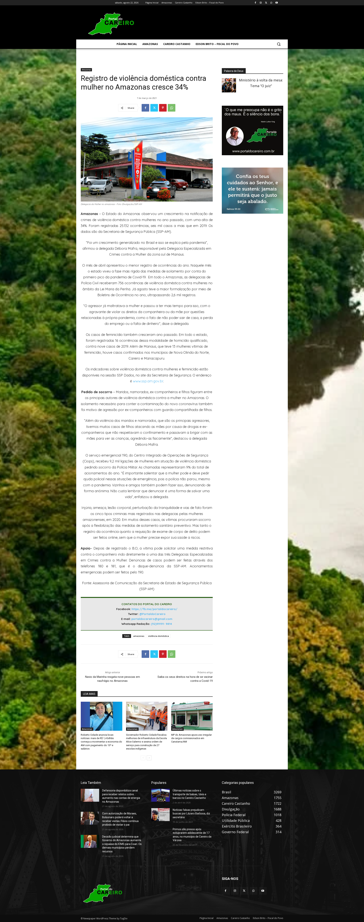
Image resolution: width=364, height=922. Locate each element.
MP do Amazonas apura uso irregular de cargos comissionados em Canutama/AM (191, 738)
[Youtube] (276, 3)
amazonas (138, 636)
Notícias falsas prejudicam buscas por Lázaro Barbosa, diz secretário (191, 813)
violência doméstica (158, 636)
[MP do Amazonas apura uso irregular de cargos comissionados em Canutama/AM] (192, 716)
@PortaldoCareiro (152, 614)
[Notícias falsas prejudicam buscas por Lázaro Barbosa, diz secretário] (160, 814)
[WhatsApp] (271, 3)
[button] (278, 44)
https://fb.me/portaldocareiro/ (154, 609)
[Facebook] (255, 3)
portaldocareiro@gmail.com (151, 619)
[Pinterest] (163, 108)
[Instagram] (261, 3)
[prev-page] (143, 757)
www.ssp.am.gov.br (148, 381)
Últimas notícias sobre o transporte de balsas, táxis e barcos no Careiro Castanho (189, 794)
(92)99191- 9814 (161, 624)
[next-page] (149, 757)
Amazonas (86, 69)
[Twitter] (266, 3)
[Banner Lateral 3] (252, 154)
